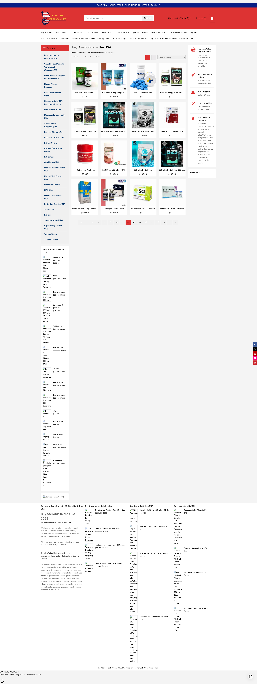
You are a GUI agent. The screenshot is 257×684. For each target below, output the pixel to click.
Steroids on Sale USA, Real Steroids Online (53, 102)
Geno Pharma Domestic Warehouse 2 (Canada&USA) (54, 67)
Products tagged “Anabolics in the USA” (93, 53)
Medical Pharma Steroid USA (54, 169)
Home (73, 53)
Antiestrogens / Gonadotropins (51, 125)
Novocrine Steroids (52, 185)
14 (140, 222)
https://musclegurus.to (50, 556)
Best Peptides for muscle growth (51, 56)
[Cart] (212, 18)
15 (146, 222)
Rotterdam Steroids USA (54, 204)
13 (134, 222)
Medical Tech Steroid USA (53, 177)
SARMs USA (49, 209)
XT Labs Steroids (51, 240)
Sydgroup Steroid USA (53, 220)
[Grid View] (147, 57)
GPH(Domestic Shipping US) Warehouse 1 (54, 77)
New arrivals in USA (52, 110)
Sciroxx (47, 215)
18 (163, 222)
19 (169, 222)
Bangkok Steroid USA (53, 132)
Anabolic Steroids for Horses (53, 149)
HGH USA (48, 190)
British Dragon (50, 143)
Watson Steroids (51, 234)
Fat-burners (49, 157)
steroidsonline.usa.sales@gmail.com (56, 522)
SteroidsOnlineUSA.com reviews (54, 553)
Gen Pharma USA (51, 162)
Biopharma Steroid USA (54, 137)
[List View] (153, 57)
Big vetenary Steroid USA (53, 227)
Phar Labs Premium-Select (53, 94)
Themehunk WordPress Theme (146, 668)
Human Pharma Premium (50, 85)
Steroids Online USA (113, 668)
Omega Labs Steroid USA (53, 197)
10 (116, 222)
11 (122, 222)
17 (157, 222)
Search (147, 18)
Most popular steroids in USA (54, 116)
